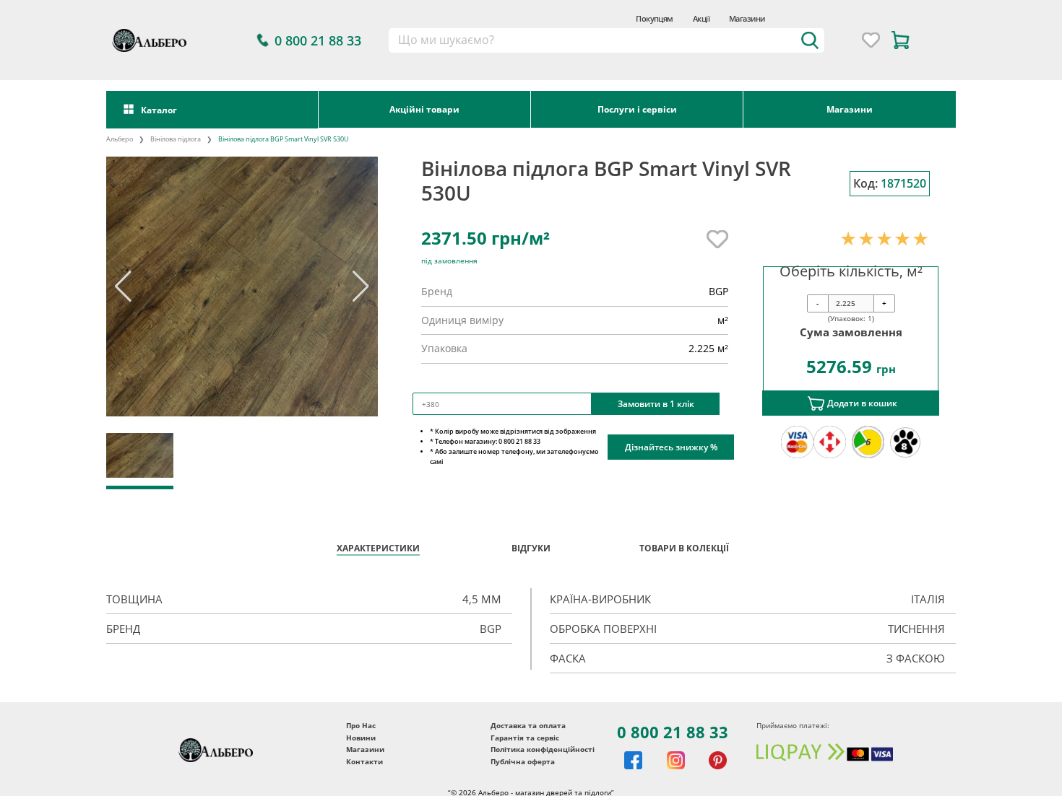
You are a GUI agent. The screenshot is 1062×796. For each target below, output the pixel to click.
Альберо (119, 139)
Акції (701, 18)
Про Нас (361, 725)
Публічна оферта (523, 761)
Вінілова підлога (175, 139)
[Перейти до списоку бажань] (871, 40)
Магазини (747, 18)
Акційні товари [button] (424, 109)
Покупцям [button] (654, 18)
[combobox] (607, 40)
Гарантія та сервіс (525, 737)
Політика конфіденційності (543, 749)
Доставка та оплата (528, 725)
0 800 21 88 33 (672, 732)
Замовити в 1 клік (656, 403)
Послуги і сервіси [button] (637, 109)
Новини (361, 737)
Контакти (364, 761)
